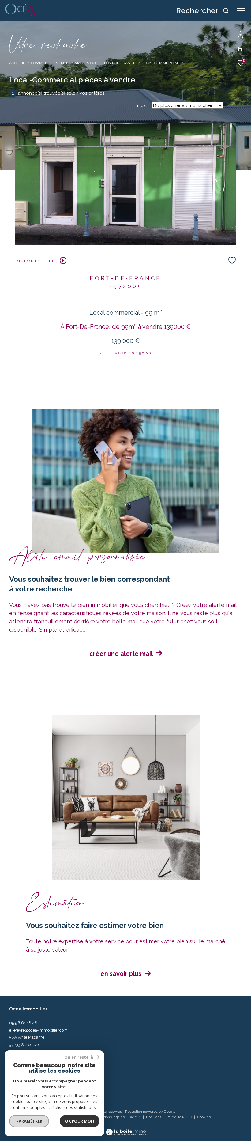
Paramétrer (29, 1121)
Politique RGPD (179, 1117)
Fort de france (120, 63)
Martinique (86, 63)
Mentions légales (111, 1117)
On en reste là (78, 1057)
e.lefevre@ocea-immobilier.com (38, 1030)
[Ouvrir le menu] (241, 10)
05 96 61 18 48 (23, 1023)
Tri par (141, 105)
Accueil (17, 63)
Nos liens (154, 1117)
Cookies (204, 1117)
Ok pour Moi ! (79, 1121)
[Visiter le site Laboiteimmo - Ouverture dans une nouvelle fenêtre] (125, 1128)
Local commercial (160, 63)
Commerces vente (50, 63)
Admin (136, 1117)
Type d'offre (32, 81)
